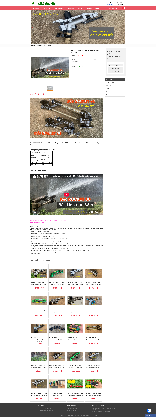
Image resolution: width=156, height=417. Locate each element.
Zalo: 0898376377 (115, 71)
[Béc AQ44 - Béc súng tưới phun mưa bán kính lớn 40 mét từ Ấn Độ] (39, 384)
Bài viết (97, 8)
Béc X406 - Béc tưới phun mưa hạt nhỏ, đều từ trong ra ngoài (46, 365)
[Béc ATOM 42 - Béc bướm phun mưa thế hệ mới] (93, 301)
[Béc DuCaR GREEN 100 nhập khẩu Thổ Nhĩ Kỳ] (75, 356)
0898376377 (110, 4)
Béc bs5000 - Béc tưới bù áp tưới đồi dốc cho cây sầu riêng (99, 393)
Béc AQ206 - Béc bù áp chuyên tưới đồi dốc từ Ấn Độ (62, 338)
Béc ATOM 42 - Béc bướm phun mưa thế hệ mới (97, 310)
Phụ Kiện (89, 8)
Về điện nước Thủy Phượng (46, 410)
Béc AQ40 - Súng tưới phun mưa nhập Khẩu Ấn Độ (61, 365)
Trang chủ (35, 8)
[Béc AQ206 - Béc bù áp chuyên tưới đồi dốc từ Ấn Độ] (57, 329)
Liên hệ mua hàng (113, 54)
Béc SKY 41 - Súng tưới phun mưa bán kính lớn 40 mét (62, 282)
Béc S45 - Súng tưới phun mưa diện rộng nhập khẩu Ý (62, 310)
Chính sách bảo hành (71, 408)
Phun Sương (59, 8)
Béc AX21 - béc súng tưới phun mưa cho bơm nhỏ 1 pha (44, 338)
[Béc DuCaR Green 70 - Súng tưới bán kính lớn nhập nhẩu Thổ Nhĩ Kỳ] (39, 301)
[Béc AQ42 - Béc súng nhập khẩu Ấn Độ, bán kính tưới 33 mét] (75, 301)
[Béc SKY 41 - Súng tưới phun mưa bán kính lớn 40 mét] (57, 273)
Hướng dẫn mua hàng (114, 51)
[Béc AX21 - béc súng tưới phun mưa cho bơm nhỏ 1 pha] (39, 329)
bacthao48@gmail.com (116, 65)
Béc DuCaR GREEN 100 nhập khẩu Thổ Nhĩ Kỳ (78, 365)
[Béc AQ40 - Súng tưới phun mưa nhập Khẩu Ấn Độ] (57, 356)
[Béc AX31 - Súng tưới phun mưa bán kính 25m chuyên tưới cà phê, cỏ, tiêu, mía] (39, 273)
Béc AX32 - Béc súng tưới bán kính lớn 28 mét (78, 282)
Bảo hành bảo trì (113, 59)
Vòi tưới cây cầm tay (57, 393)
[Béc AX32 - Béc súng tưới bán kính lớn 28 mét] (75, 273)
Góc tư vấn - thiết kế (71, 410)
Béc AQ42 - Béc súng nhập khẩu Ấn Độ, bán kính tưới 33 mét (82, 310)
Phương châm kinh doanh (45, 408)
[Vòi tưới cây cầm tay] (57, 384)
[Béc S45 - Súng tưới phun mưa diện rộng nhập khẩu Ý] (57, 301)
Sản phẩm (39, 45)
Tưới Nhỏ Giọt (70, 8)
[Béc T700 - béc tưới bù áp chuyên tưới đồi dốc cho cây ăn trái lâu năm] (75, 329)
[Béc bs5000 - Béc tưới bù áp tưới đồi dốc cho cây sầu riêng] (93, 384)
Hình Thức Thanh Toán (114, 56)
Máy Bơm (80, 8)
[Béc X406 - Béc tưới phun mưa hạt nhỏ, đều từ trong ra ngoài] (39, 356)
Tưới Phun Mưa (46, 8)
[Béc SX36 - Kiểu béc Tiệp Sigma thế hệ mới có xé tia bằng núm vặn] (93, 356)
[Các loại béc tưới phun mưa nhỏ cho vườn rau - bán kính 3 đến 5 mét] (75, 384)
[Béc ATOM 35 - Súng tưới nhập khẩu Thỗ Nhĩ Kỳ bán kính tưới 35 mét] (93, 273)
